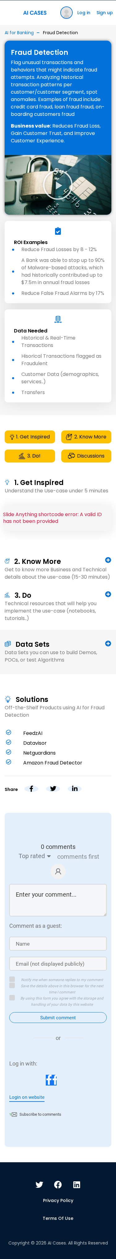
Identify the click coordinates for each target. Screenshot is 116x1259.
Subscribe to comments (40, 1114)
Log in (83, 13)
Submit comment (58, 1018)
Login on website (27, 1097)
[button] (57, 184)
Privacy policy (58, 1200)
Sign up (105, 13)
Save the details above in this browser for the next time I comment (62, 989)
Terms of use (58, 1218)
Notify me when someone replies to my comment (62, 980)
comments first (78, 857)
